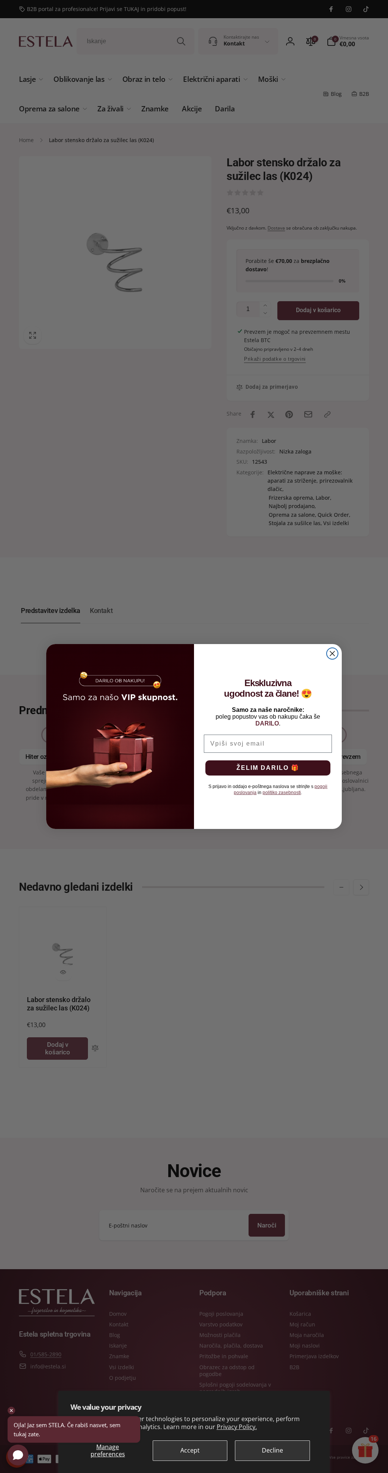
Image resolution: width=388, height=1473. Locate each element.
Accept (190, 1450)
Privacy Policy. (237, 1427)
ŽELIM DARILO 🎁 (267, 768)
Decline (272, 1450)
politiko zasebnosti (282, 792)
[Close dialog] (332, 653)
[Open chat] (18, 1455)
